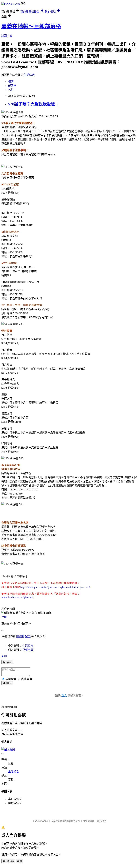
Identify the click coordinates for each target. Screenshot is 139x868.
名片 (11, 89)
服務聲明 (101, 821)
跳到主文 (6, 35)
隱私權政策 (88, 821)
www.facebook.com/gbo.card (17, 597)
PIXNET (44, 821)
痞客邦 (20, 636)
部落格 (12, 85)
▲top (4, 655)
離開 (19, 861)
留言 (28, 636)
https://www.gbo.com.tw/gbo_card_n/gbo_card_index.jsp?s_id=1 (55, 587)
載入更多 (7, 662)
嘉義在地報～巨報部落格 (31, 26)
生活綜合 (29, 74)
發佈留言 (7, 683)
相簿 (11, 81)
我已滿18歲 (8, 861)
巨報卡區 (27, 649)
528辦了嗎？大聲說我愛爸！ (33, 104)
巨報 (4, 616)
